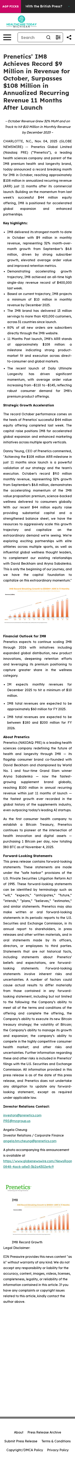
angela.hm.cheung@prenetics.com (29, 1141)
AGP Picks (10, 6)
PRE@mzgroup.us (16, 1121)
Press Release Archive (44, 1432)
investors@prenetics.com (22, 1115)
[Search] (48, 37)
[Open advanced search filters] (58, 37)
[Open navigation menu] (7, 37)
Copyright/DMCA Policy (24, 1450)
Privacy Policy (58, 1450)
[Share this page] (69, 37)
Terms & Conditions (56, 1441)
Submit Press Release (20, 1441)
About (18, 1432)
